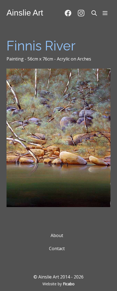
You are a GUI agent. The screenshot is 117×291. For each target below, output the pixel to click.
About (57, 235)
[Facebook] (68, 13)
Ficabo (69, 283)
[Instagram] (81, 13)
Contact (57, 248)
